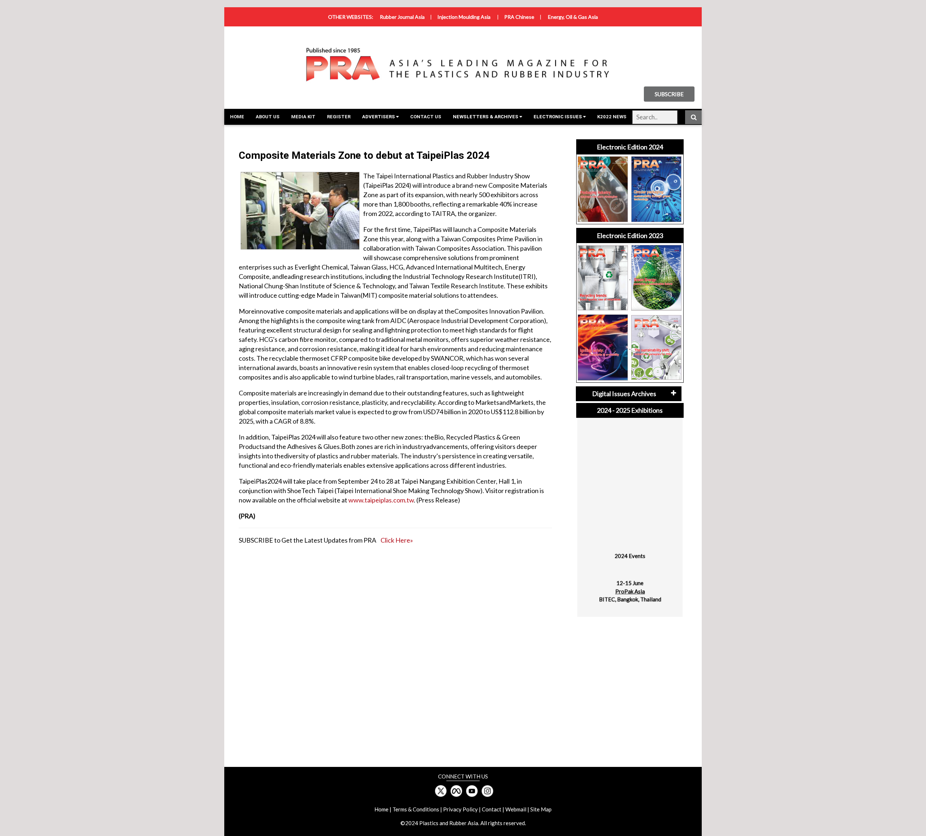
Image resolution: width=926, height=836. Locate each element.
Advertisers (379, 116)
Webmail (515, 809)
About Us (268, 116)
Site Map (541, 809)
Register (339, 116)
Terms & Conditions (415, 809)
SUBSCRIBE (669, 94)
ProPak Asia (630, 583)
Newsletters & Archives (486, 116)
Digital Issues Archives (624, 394)
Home (237, 116)
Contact (491, 809)
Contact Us (425, 116)
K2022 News (611, 116)
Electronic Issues (558, 116)
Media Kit (303, 116)
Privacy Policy (460, 809)
